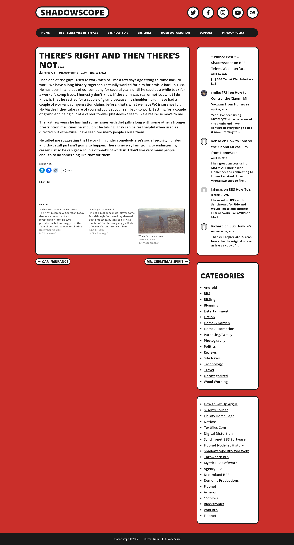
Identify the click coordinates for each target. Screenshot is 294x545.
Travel (209, 370)
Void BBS (211, 510)
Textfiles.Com (215, 427)
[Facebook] (208, 12)
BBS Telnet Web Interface (78, 33)
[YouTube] (238, 12)
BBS (207, 293)
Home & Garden (217, 323)
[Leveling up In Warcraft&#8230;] (113, 221)
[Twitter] (193, 12)
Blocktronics (214, 504)
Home (45, 33)
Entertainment (216, 311)
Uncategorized (216, 376)
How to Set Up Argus (221, 404)
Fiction (209, 317)
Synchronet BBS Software (225, 439)
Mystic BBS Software (220, 462)
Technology (213, 364)
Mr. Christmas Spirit (164, 261)
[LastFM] (253, 12)
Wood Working (216, 381)
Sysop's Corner (216, 410)
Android (210, 287)
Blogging (211, 305)
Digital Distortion (218, 433)
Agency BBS (213, 468)
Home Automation (175, 33)
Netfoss (210, 421)
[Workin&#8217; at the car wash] (161, 221)
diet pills (125, 122)
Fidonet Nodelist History (224, 445)
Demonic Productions (221, 480)
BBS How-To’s (118, 33)
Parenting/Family (218, 334)
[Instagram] (223, 12)
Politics (210, 346)
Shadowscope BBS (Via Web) (226, 451)
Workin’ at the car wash (151, 236)
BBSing (209, 299)
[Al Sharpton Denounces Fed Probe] (64, 221)
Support (206, 33)
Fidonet (210, 486)
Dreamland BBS (216, 474)
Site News (100, 73)
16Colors (211, 498)
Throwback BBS (216, 457)
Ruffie (156, 539)
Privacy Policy (233, 33)
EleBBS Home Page (219, 416)
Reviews (210, 352)
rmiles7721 (49, 73)
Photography (214, 340)
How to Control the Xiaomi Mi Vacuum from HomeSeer (231, 98)
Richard (217, 226)
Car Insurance (52, 261)
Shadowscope (72, 12)
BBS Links (145, 33)
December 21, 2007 (74, 73)
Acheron (210, 492)
